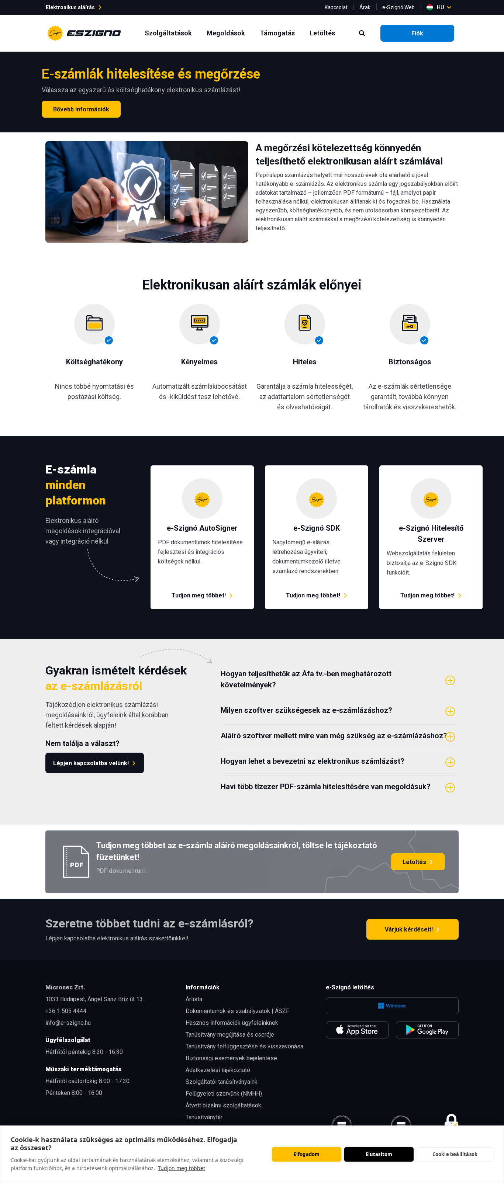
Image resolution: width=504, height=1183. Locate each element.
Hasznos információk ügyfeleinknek (232, 1022)
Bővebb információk (81, 109)
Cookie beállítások (455, 1154)
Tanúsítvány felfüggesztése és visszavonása (244, 1046)
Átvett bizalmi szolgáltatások (223, 1105)
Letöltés (324, 33)
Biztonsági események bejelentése (231, 1058)
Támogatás (279, 33)
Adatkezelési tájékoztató (218, 1069)
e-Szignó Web (398, 7)
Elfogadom (307, 1154)
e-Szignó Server (400, 469)
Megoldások (227, 33)
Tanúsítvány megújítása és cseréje (230, 1034)
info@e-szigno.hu (68, 1022)
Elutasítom (379, 1154)
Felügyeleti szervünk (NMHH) (224, 1093)
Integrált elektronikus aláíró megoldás (313, 469)
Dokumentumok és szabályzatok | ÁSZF (237, 1010)
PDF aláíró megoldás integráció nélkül (199, 469)
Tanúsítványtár (204, 1117)
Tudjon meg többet (181, 1168)
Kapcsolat (336, 7)
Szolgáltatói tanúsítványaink (222, 1081)
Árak (364, 7)
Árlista (194, 999)
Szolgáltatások (170, 33)
